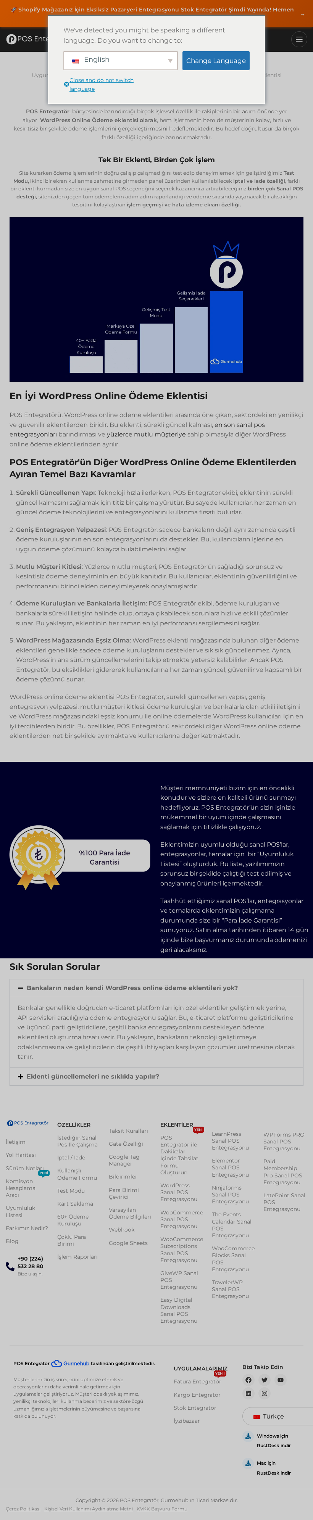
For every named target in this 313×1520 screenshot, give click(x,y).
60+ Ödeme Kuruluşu (73, 1220)
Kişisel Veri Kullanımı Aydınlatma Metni (88, 1509)
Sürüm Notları (25, 1168)
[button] (156, 988)
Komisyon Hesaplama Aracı (27, 1186)
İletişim (16, 1141)
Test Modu (71, 1190)
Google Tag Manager (124, 1160)
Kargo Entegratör (197, 1394)
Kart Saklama (75, 1203)
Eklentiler (176, 1124)
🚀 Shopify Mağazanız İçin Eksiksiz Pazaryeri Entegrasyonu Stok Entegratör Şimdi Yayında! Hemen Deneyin (157, 13)
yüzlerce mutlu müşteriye (146, 434)
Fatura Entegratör (199, 1380)
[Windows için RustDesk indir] (248, 1436)
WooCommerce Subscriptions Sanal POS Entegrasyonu (181, 1250)
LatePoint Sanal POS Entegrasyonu (284, 1202)
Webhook (121, 1229)
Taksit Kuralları (128, 1130)
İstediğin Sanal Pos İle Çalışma (77, 1141)
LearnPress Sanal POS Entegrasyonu (230, 1140)
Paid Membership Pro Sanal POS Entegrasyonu (282, 1172)
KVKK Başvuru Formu (162, 1509)
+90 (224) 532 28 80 (31, 1262)
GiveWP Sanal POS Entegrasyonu (179, 1280)
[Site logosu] (40, 39)
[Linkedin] (248, 1393)
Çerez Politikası (23, 1509)
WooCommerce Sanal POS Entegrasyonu (181, 1219)
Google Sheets (128, 1243)
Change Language (216, 60)
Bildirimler (123, 1176)
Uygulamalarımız (200, 1368)
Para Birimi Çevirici (124, 1193)
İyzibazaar (187, 1420)
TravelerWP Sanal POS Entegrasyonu (230, 1289)
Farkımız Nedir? (27, 1228)
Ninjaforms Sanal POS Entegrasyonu (230, 1194)
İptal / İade (71, 1157)
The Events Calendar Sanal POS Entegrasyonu (232, 1225)
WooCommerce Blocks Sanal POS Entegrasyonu (233, 1259)
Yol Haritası (21, 1154)
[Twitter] (264, 1380)
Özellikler (73, 1124)
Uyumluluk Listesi (20, 1211)
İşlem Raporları (77, 1256)
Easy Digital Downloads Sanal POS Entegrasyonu (178, 1310)
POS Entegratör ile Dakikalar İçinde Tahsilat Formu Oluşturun (181, 1153)
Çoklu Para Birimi (71, 1240)
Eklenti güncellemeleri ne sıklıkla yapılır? (93, 1076)
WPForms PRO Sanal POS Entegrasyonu (284, 1141)
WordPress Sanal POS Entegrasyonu (178, 1192)
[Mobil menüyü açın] (299, 39)
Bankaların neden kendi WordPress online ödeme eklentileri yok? (132, 988)
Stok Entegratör (195, 1407)
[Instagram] (264, 1393)
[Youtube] (280, 1380)
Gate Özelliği (126, 1143)
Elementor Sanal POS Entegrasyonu (230, 1167)
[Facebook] (248, 1380)
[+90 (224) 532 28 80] (10, 1266)
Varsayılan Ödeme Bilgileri (130, 1213)
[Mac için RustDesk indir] (248, 1463)
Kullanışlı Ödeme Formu (77, 1174)
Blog (12, 1241)
